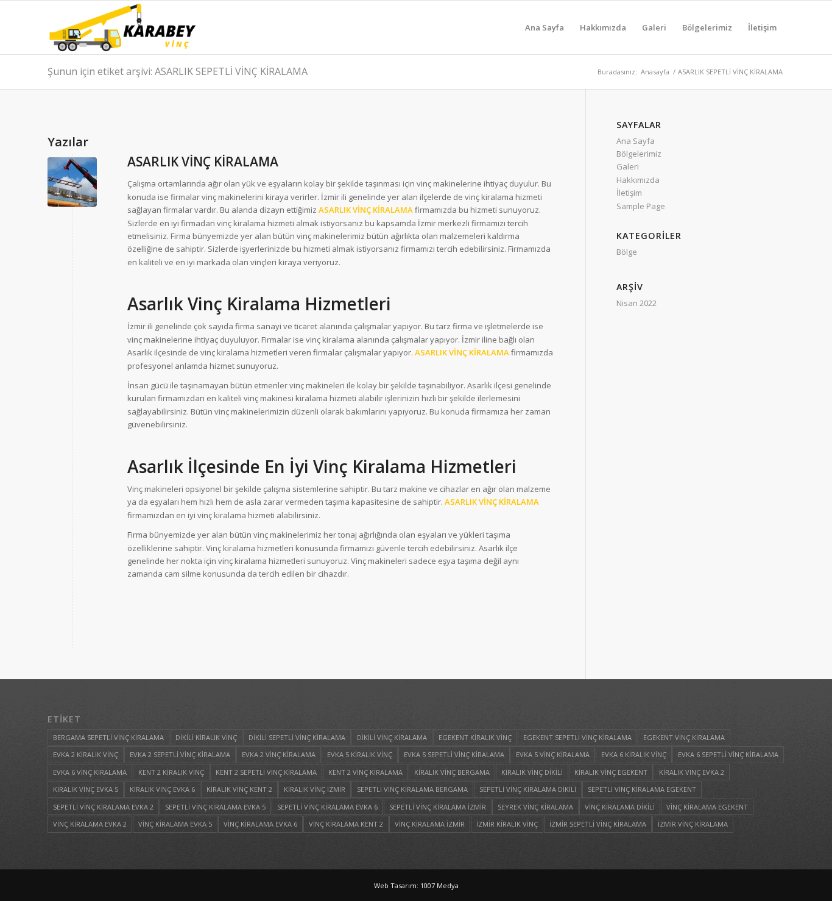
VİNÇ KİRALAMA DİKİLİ (620, 806)
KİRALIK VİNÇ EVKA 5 (85, 789)
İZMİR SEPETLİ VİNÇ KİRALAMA (597, 823)
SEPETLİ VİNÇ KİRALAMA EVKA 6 (327, 806)
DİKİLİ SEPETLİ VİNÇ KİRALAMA (297, 737)
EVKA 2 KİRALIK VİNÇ (85, 754)
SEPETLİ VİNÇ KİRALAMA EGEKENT (642, 789)
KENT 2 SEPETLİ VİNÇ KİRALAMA (266, 772)
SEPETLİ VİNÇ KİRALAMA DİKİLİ (527, 789)
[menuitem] (544, 27)
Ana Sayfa (635, 140)
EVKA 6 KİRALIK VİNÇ (633, 754)
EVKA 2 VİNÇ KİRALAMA (279, 754)
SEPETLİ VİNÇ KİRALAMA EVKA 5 (215, 806)
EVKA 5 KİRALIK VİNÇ (359, 754)
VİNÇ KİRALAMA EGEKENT (707, 806)
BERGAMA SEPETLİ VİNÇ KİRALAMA (108, 737)
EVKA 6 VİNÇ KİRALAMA (90, 772)
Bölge (626, 251)
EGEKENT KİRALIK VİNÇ (475, 737)
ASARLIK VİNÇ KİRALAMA (202, 161)
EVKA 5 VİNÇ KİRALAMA (553, 754)
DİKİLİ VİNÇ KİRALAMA (392, 737)
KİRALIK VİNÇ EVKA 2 (691, 772)
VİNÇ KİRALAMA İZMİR (430, 823)
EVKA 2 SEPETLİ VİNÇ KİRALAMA (180, 754)
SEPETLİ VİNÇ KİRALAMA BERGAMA (412, 789)
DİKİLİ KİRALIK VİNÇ (206, 737)
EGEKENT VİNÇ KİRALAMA (684, 737)
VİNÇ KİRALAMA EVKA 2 (90, 823)
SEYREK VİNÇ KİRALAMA (535, 806)
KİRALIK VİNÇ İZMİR (314, 789)
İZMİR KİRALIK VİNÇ (507, 823)
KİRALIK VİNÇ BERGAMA (452, 772)
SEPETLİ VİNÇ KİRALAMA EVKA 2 (103, 806)
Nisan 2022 (636, 302)
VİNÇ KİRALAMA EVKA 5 (175, 823)
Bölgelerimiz (638, 153)
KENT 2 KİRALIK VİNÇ (171, 772)
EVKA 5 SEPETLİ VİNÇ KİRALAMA (454, 754)
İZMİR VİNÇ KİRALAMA (693, 823)
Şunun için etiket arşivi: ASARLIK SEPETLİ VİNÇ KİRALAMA (178, 71)
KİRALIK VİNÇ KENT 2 (239, 789)
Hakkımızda (638, 179)
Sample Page (640, 206)
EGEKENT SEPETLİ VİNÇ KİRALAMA (577, 737)
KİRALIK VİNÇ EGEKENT (610, 772)
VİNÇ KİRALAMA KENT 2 (346, 823)
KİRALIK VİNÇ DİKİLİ (532, 772)
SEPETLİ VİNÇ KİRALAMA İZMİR (437, 806)
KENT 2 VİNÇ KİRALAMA (365, 772)
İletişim (629, 192)
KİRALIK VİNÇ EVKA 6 (162, 789)
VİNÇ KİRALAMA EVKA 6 (260, 823)
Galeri (627, 166)
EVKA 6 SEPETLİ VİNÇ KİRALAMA (728, 754)
